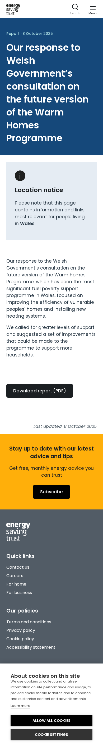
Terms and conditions (28, 622)
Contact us (17, 567)
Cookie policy (20, 639)
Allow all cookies (51, 720)
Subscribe (51, 492)
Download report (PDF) (39, 391)
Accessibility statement (30, 647)
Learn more (20, 705)
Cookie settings (51, 734)
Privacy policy (20, 630)
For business (19, 593)
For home (16, 584)
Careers (14, 576)
